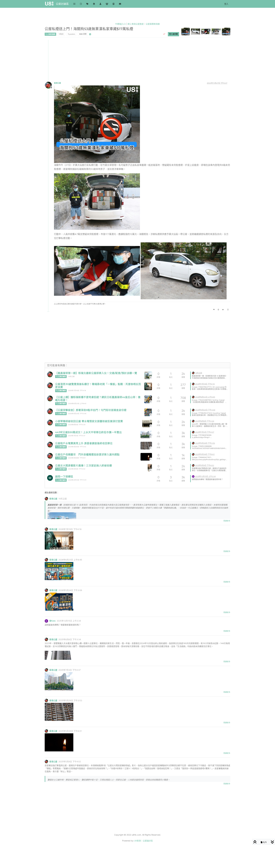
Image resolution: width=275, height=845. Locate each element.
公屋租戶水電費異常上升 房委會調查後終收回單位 (84, 443)
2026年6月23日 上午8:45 (77, 404)
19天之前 (71, 376)
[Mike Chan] (50, 478)
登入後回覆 (173, 34)
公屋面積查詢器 (153, 24)
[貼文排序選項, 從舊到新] (164, 34)
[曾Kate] (193, 476)
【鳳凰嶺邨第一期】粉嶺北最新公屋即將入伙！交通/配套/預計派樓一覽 (96, 373)
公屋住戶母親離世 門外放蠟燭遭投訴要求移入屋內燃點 (87, 454)
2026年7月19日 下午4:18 (77, 390)
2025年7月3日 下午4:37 (76, 436)
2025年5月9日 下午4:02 (76, 469)
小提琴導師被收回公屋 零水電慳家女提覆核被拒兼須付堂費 (89, 421)
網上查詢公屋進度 (136, 24)
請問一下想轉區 (64, 476)
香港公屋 (57, 83)
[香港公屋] (50, 374)
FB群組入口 (120, 24)
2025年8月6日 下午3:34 (76, 425)
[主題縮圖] (148, 386)
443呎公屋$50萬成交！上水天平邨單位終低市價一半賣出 (88, 432)
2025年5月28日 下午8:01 (77, 458)
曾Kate (52, 621)
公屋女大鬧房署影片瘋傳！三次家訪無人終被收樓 (83, 465)
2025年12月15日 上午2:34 (205, 476)
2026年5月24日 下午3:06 (77, 414)
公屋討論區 (62, 3)
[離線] (49, 85)
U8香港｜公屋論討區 (143, 840)
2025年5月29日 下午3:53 (77, 447)
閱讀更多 (226, 521)
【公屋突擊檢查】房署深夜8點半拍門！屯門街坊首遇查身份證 (90, 410)
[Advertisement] (131, 60)
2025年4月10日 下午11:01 (77, 480)
